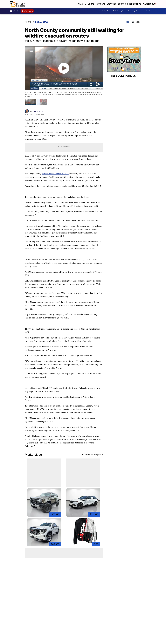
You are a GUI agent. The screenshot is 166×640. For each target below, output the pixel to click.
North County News (119, 11)
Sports (122, 4)
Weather (111, 4)
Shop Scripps (134, 4)
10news (18, 11)
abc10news (11, 11)
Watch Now (149, 4)
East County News (148, 11)
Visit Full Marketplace (92, 454)
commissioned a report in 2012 (55, 173)
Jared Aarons (38, 111)
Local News (42, 22)
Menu (81, 4)
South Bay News (105, 11)
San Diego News (134, 11)
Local (91, 4)
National (100, 4)
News (28, 22)
